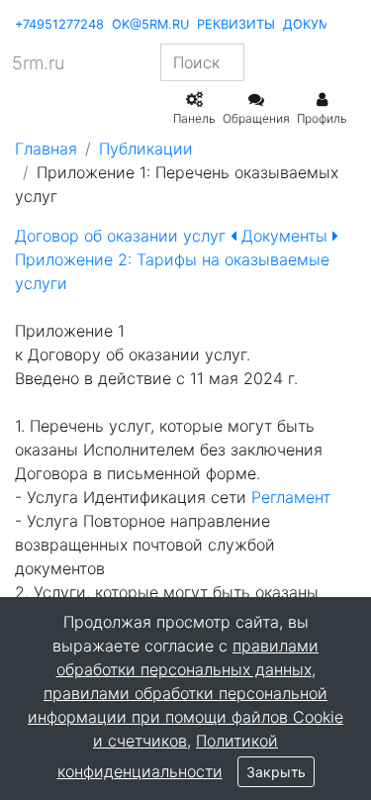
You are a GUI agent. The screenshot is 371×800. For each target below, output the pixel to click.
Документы (284, 236)
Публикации (146, 148)
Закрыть (276, 771)
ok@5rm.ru (150, 24)
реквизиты (236, 24)
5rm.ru (38, 62)
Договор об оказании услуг (123, 236)
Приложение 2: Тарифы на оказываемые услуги (172, 271)
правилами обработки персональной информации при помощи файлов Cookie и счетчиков (185, 716)
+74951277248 (59, 24)
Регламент (290, 497)
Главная (46, 148)
